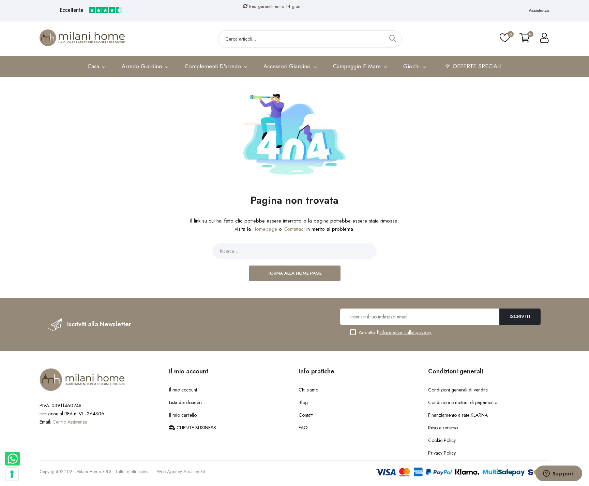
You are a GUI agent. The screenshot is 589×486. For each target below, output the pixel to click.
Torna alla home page (295, 273)
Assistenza (539, 10)
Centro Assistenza (69, 421)
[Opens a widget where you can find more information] (558, 474)
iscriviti (520, 316)
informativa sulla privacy (405, 332)
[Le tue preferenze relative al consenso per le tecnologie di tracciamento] (11, 474)
